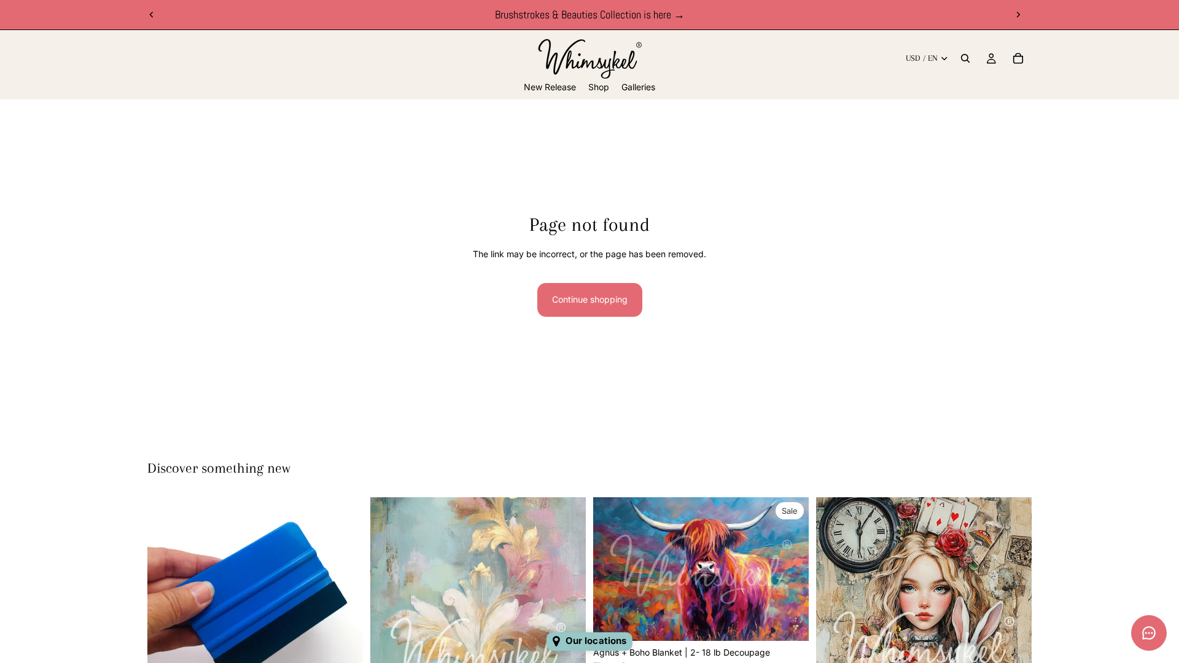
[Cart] (1018, 58)
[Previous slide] (151, 14)
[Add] (790, 622)
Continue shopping (590, 299)
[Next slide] (1018, 14)
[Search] (965, 58)
